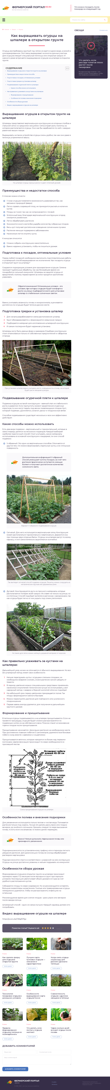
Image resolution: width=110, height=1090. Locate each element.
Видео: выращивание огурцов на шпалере (22, 105)
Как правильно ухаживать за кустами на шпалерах (25, 91)
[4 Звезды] (50, 928)
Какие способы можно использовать (23, 88)
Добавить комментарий (15, 1069)
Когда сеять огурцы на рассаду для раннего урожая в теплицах (60, 960)
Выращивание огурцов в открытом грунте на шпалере (27, 71)
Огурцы (4, 953)
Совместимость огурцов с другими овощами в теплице (60, 996)
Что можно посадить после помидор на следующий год (87, 8)
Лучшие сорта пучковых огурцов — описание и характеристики (36, 960)
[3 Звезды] (48, 928)
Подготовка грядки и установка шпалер (21, 81)
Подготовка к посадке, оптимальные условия (23, 78)
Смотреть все (103, 30)
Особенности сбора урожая (17, 101)
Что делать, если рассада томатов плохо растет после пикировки (91, 64)
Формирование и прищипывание (22, 95)
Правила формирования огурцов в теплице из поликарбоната (12, 1031)
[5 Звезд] (53, 928)
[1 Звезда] (42, 928)
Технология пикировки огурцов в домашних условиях (11, 996)
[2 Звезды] (45, 928)
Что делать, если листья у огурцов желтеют (34, 1030)
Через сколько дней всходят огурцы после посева (61, 1030)
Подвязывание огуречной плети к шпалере (22, 85)
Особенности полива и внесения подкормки (26, 98)
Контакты (54, 1084)
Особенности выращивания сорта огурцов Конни (36, 996)
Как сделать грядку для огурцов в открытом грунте (11, 959)
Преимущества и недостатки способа (20, 74)
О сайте (54, 1082)
